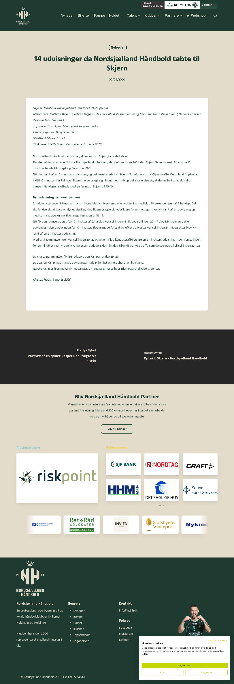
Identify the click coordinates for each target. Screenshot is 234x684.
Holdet (77, 623)
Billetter (207, 5)
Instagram (126, 633)
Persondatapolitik (218, 640)
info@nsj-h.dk (128, 610)
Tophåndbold (81, 635)
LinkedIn (124, 639)
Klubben (78, 629)
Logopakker (81, 641)
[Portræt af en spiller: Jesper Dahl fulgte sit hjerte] (58, 356)
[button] (117, 429)
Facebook (125, 627)
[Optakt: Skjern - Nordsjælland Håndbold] (175, 356)
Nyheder (118, 47)
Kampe (78, 617)
